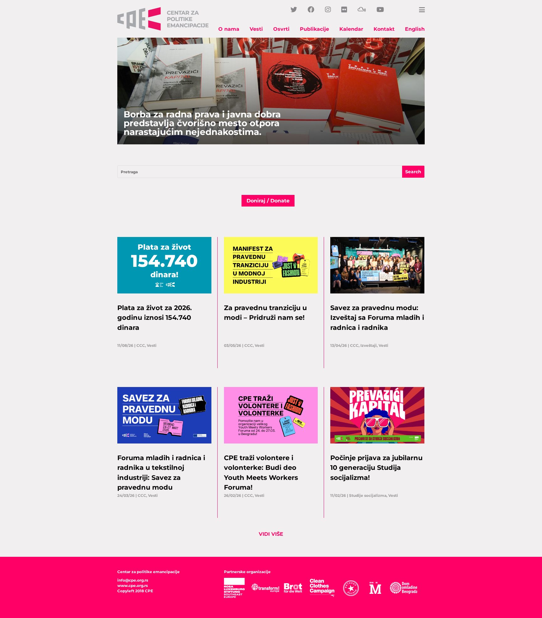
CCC (140, 345)
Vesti (256, 29)
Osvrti (281, 29)
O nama (228, 29)
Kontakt (384, 29)
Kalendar (351, 29)
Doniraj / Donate (268, 201)
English (415, 29)
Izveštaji (368, 345)
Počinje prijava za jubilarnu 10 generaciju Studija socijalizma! (376, 467)
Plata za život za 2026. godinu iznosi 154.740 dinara (154, 317)
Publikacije (314, 29)
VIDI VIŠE (271, 534)
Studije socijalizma (367, 495)
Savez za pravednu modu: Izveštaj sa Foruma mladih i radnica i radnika (377, 317)
